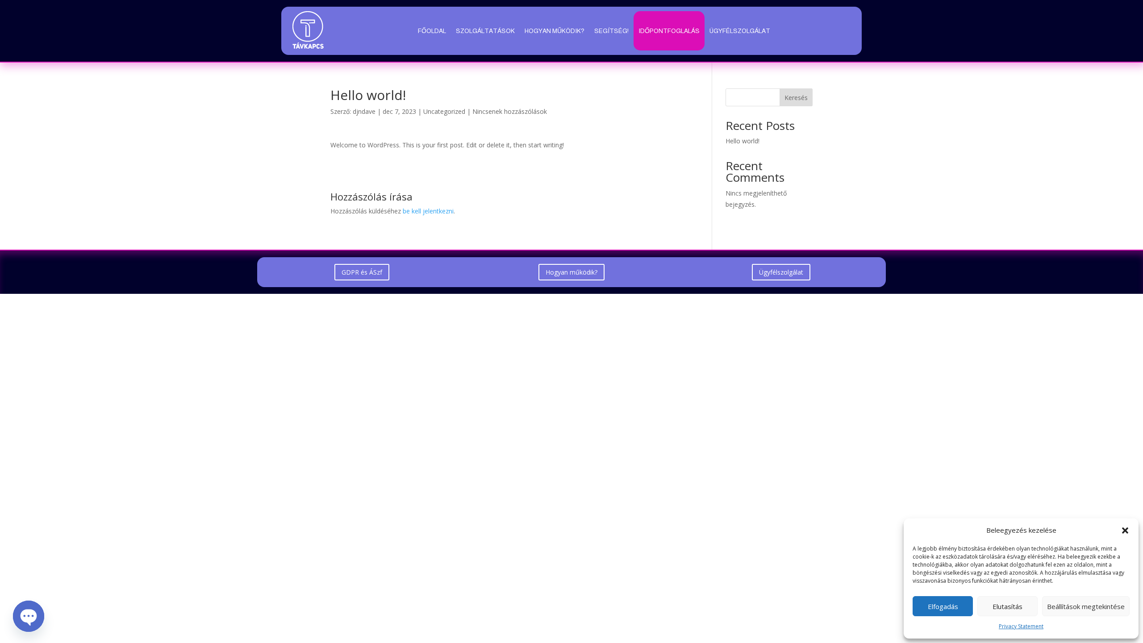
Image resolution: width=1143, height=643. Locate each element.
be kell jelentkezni (428, 211)
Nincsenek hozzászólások (509, 111)
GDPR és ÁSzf (362, 272)
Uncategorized (444, 111)
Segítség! (611, 30)
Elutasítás (1007, 606)
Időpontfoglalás (669, 30)
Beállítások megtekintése (1086, 606)
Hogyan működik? (554, 30)
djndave (364, 111)
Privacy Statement (1021, 626)
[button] (1125, 530)
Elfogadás (943, 606)
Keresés (796, 97)
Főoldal (432, 30)
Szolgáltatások (485, 30)
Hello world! (742, 141)
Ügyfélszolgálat (739, 30)
